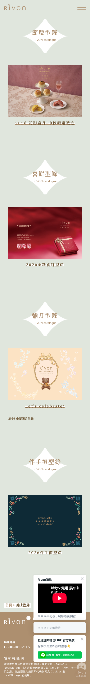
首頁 (8, 605)
